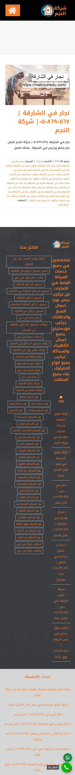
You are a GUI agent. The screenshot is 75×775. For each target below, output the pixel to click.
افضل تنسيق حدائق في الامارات (29, 270)
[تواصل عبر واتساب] (67, 757)
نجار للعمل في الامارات (47, 196)
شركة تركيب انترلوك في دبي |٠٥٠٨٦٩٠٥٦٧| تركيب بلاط (60, 603)
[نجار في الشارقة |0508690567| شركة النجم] (37, 85)
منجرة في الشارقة (36, 183)
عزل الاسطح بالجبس (29, 437)
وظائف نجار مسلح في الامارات (43, 200)
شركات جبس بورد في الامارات (29, 350)
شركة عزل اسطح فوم (29, 363)
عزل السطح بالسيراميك (29, 503)
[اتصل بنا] (66, 767)
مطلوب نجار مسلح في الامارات (55, 179)
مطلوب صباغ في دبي (29, 544)
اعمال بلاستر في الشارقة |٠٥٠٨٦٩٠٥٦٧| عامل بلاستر (60, 523)
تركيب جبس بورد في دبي (29, 277)
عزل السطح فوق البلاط (29, 524)
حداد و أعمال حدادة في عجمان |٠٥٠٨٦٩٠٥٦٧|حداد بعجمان (60, 562)
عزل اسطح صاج (39, 403)
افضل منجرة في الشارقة (24, 166)
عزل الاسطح (16, 410)
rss (61, 401)
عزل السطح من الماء (29, 537)
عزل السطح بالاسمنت (29, 477)
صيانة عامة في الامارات (28, 390)
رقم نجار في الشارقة (43, 170)
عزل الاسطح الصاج (29, 423)
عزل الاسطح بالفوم (29, 463)
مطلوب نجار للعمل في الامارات (23, 174)
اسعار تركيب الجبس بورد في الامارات (29, 261)
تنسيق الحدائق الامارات (29, 284)
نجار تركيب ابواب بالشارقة (33, 187)
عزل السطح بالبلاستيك (29, 484)
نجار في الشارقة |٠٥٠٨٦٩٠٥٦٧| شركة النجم (43, 121)
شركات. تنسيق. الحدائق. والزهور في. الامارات (29, 327)
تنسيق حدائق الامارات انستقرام (29, 304)
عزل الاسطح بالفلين (29, 457)
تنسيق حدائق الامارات (29, 297)
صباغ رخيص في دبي (28, 370)
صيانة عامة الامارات (29, 383)
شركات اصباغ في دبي (29, 336)
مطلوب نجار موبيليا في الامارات (25, 179)
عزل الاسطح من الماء (29, 470)
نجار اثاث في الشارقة (17, 183)
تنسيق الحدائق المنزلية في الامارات (29, 291)
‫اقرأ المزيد (63, 205)
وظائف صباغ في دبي (29, 550)
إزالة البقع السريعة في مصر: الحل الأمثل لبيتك (61, 464)
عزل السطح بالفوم (29, 510)
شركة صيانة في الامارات (29, 356)
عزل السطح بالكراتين (28, 517)
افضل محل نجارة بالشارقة (49, 166)
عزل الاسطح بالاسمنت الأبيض (29, 430)
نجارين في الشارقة (27, 196)
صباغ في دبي (29, 376)
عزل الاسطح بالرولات (29, 450)
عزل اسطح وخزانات (38, 410)
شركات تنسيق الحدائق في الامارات (29, 343)
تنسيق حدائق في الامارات (29, 311)
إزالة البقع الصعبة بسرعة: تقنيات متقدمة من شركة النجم (61, 428)
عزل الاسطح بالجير (29, 443)
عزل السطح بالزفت (29, 497)
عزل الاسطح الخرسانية (29, 417)
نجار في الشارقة (20, 192)
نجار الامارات (64, 187)
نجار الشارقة (52, 187)
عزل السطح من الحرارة (29, 530)
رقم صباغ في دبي (29, 317)
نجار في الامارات (36, 192)
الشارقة (39, 161)
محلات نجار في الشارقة (50, 174)
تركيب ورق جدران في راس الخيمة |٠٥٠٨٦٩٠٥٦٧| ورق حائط (60, 642)
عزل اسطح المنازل (29, 396)
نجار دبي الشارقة (53, 192)
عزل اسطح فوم (18, 403)
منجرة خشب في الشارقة (58, 183)
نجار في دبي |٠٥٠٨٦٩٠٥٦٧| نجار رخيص (60, 493)
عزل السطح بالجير (29, 490)
